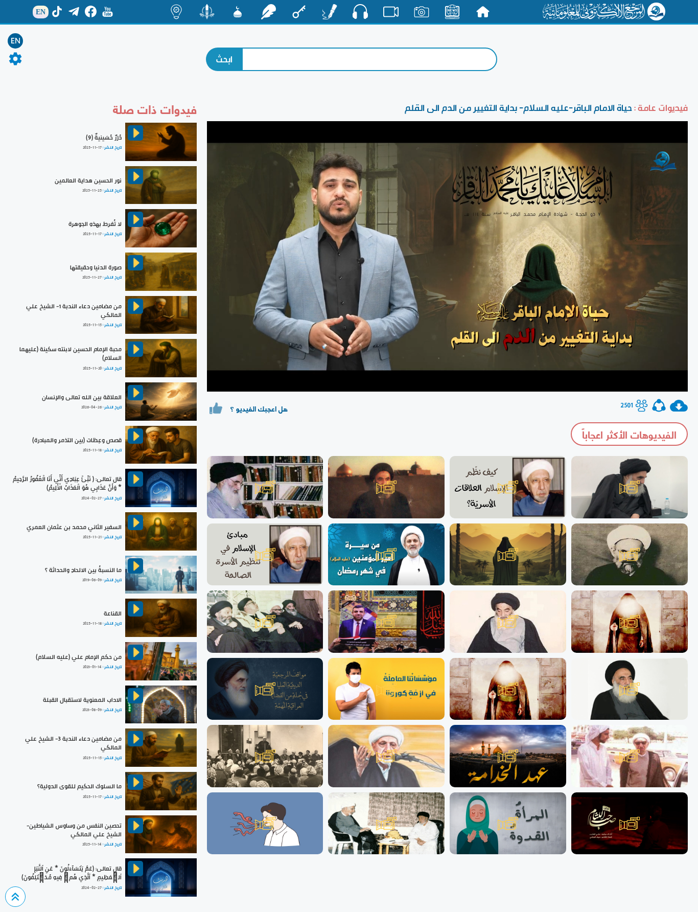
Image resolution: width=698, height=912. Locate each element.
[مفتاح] (299, 11)
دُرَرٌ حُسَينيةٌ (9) (104, 137)
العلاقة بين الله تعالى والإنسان (82, 397)
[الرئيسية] (483, 11)
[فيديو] (391, 11)
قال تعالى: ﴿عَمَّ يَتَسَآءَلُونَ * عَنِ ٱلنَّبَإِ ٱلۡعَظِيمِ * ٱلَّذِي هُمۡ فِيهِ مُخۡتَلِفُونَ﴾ (71, 873)
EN (15, 41)
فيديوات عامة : (660, 107)
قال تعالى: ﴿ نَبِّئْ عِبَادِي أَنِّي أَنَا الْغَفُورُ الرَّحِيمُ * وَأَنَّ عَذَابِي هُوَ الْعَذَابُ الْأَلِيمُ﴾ (67, 483)
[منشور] (207, 11)
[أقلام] (329, 11)
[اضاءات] (176, 11)
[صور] (421, 11)
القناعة (113, 613)
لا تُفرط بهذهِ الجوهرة (95, 224)
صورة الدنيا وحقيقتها (96, 267)
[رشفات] (268, 11)
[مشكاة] (237, 11)
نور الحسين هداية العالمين (88, 180)
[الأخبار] (452, 11)
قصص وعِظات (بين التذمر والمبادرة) (77, 440)
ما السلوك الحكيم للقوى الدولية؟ (79, 786)
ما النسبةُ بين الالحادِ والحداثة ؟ (83, 570)
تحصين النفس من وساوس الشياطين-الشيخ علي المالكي (74, 830)
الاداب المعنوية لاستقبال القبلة (82, 699)
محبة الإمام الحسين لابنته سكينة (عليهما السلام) (70, 353)
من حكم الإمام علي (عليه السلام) (79, 657)
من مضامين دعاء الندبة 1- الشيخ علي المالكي (74, 311)
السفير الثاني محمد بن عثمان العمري (74, 527)
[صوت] (360, 11)
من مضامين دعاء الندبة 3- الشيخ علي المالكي (73, 743)
